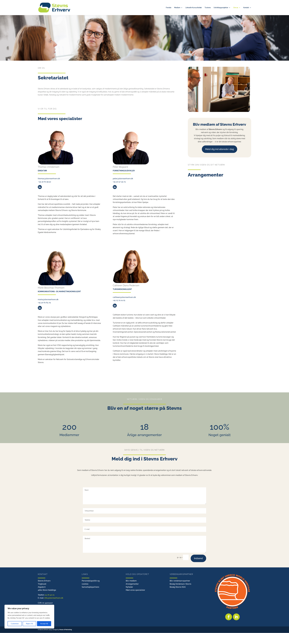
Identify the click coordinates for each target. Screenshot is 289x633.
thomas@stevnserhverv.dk (49, 179)
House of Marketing (65, 629)
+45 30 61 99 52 (44, 182)
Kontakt (246, 7)
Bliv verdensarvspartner (180, 581)
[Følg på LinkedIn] (236, 616)
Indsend (198, 558)
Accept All (44, 624)
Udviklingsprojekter (221, 7)
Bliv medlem (131, 581)
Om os (235, 7)
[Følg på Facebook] (228, 616)
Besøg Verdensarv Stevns (180, 584)
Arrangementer (132, 584)
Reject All (29, 624)
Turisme (208, 7)
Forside (168, 7)
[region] (29, 616)
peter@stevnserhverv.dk (123, 179)
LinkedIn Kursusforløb (193, 7)
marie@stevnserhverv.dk (48, 299)
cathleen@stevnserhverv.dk (124, 297)
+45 (119, 182)
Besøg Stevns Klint (178, 587)
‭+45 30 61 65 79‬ (44, 302)
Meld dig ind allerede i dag (219, 149)
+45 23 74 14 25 (119, 300)
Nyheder (129, 587)
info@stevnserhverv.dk (53, 598)
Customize (15, 624)
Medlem (177, 7)
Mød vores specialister (135, 590)
